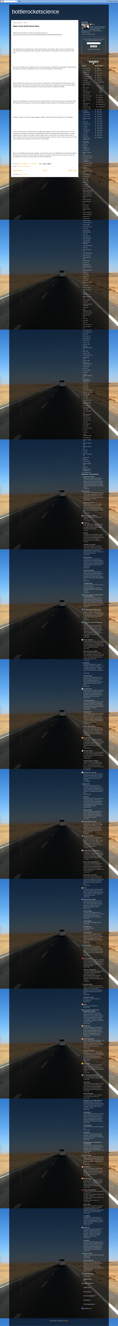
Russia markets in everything (91, 504)
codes (84, 121)
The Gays (85, 411)
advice (85, 72)
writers (85, 461)
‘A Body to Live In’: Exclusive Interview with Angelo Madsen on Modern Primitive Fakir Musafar (93, 839)
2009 (98, 128)
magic (84, 276)
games (85, 188)
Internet (85, 240)
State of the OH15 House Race (26, 26)
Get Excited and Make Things (87, 191)
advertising (86, 70)
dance (84, 136)
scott (93, 24)
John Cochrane (87, 249)
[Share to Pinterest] (50, 164)
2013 (98, 119)
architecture (86, 78)
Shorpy (86, 533)
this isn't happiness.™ (90, 1296)
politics (28, 166)
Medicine (85, 287)
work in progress (87, 454)
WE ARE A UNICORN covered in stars (93, 985)
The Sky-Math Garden (89, 1168)
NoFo (85, 1004)
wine (84, 450)
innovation (85, 238)
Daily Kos (86, 797)
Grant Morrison (87, 201)
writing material (87, 463)
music (84, 300)
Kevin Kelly (87, 1063)
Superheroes (86, 400)
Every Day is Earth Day (89, 901)
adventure (85, 68)
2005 (98, 137)
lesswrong (86, 491)
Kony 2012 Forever (88, 752)
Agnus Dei (86, 784)
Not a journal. (87, 1291)
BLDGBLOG (87, 1167)
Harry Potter (86, 212)
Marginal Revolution (89, 502)
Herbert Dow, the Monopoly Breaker (93, 572)
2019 (98, 77)
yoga (84, 467)
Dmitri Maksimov (88, 1273)
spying (85, 388)
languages (85, 264)
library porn (86, 270)
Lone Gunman (88, 932)
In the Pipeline (88, 958)
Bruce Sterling (87, 100)
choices (85, 114)
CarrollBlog (87, 1216)
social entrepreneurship (87, 374)
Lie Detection (87, 1065)
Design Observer (88, 1283)
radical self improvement (86, 363)
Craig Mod (86, 663)
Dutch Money (86, 156)
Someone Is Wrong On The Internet (87, 380)
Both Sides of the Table (90, 875)
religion (85, 366)
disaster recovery (85, 147)
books (84, 94)
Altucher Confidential (90, 969)
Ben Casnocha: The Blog (91, 651)
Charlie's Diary (88, 676)
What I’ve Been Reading (90, 652)
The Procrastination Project (87, 414)
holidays (85, 220)
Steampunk (86, 390)
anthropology (86, 76)
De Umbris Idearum (86, 142)
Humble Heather (88, 1180)
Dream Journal (87, 152)
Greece (85, 205)
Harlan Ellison (86, 209)
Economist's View (89, 997)
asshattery (86, 82)
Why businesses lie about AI (91, 690)
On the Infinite (87, 326)
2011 (98, 123)
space (84, 384)
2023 (98, 68)
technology (86, 405)
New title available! (88, 1102)
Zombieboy (86, 472)
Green (84, 207)
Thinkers (85, 420)
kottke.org (86, 523)
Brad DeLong (86, 96)
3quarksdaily (87, 1112)
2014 (98, 116)
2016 (98, 112)
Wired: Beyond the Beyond (91, 862)
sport (84, 386)
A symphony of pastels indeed (91, 534)
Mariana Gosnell (87, 282)
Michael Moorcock (85, 293)
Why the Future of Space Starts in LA (93, 876)
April (99, 99)
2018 (98, 80)
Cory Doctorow (88, 689)
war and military (87, 443)
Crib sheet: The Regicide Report (92, 677)
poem (84, 351)
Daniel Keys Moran (89, 1039)
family (84, 178)
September (101, 82)
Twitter (85, 432)
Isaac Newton (86, 245)
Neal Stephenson (86, 310)
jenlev (85, 1156)
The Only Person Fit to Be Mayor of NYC (94, 971)
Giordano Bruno (87, 196)
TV (84, 430)
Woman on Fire (88, 1253)
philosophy (86, 338)
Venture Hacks (88, 810)
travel (84, 426)
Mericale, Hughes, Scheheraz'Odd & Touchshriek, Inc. (93, 595)
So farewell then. (88, 1145)
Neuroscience (86, 315)
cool (84, 128)
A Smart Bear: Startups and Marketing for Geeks (91, 1010)
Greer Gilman (87, 945)
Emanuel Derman (88, 1260)
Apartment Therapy (89, 476)
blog (84, 90)
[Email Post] (40, 163)
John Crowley (87, 1155)
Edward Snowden (85, 168)
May (99, 97)
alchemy (85, 74)
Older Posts (72, 171)
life (84, 272)
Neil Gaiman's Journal (90, 772)
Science (85, 370)
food (84, 184)
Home (45, 171)
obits (84, 320)
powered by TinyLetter (93, 49)
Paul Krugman (88, 1125)
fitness (85, 182)
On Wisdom (86, 330)
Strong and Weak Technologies (91, 1083)
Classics (85, 116)
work (84, 452)
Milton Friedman (87, 296)
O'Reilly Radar (88, 557)
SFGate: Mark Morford (90, 1190)
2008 (98, 130)
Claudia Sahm (87, 118)
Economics (86, 163)
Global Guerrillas (88, 1093)
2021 (98, 73)
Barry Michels (86, 84)
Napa (84, 302)
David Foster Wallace (86, 138)
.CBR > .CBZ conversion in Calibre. (92, 1040)
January (100, 106)
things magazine (88, 639)
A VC (85, 888)
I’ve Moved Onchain (89, 889)
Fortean (85, 186)
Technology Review (89, 1304)
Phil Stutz (85, 336)
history (85, 218)
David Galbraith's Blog (90, 821)
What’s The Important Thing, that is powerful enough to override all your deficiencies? (93, 1014)
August (100, 86)
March (100, 102)
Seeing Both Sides (89, 1050)
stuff (84, 396)
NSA (84, 318)
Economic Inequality (85, 160)
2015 (98, 114)
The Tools (85, 418)
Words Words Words (89, 726)
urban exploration (86, 434)
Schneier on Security (90, 544)
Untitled (86, 762)
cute (84, 134)
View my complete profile (88, 34)
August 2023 (87, 922)
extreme (85, 176)
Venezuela (86, 437)
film (84, 180)
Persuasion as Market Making (91, 492)
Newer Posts (17, 171)
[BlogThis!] (45, 164)
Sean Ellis (86, 1240)
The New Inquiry (88, 750)
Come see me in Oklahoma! (91, 1006)
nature (84, 307)
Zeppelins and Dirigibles (87, 469)
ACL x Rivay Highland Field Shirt (92, 702)
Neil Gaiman (86, 313)
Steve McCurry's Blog (90, 899)
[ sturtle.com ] (87, 1308)
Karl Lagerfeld (86, 257)
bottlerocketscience (35, 12)
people (85, 334)
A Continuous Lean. (89, 700)
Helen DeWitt (86, 214)
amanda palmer (88, 984)
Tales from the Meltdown (87, 402)
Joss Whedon (86, 253)
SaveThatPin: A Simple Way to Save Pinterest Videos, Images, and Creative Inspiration (93, 824)
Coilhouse (86, 1227)
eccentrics (86, 158)
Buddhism (85, 107)
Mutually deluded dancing (90, 641)
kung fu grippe (88, 911)
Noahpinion (87, 1026)
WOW (84, 459)
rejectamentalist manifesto (91, 761)
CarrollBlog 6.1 (87, 1217)
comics (85, 126)
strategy (85, 394)
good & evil (86, 199)
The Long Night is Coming (90, 1095)
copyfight (85, 130)
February (100, 104)
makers (85, 278)
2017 (98, 109)
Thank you (86, 774)
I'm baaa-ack (86, 226)
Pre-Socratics (86, 355)
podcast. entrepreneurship (87, 346)
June (99, 95)
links (84, 274)
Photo (84, 340)
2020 (98, 75)
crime (84, 132)
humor (84, 224)
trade (84, 422)
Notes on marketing (89, 811)
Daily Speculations (89, 570)
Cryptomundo (87, 712)
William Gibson (87, 446)
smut (84, 372)
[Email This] (43, 164)
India (84, 234)
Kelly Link (85, 260)
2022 (98, 70)
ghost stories (86, 194)
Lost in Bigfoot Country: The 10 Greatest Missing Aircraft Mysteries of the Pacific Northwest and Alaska (93, 715)
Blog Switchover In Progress (91, 959)
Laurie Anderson (87, 266)
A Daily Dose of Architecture (92, 850)
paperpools (87, 737)
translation (86, 424)
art (83, 80)
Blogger (66, 1320)
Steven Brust (86, 392)
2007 (98, 132)
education (85, 165)
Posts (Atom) (23, 174)
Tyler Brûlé (87, 1132)
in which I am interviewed (86, 231)
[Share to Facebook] (49, 164)
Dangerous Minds (89, 836)
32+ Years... (87, 998)
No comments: (33, 163)
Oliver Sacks (86, 324)
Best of (85, 88)
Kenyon (85, 262)
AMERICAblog (88, 1279)
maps (84, 280)
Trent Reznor (86, 428)
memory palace (87, 289)
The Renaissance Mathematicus (92, 609)
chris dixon (87, 1082)
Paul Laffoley (86, 332)
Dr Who (85, 150)
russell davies (87, 921)
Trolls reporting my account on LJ (92, 785)
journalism (85, 255)
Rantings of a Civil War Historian (93, 1100)
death (84, 145)
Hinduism (85, 216)
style (84, 398)
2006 (98, 135)
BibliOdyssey (87, 1178)
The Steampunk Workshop (91, 1075)
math (84, 285)
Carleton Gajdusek (85, 111)
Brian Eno (85, 98)
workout (85, 457)
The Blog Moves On (89, 1126)
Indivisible (19, 166)
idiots (84, 228)
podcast (85, 344)
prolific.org (87, 1287)
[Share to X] (47, 164)
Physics (85, 342)
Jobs (84, 247)
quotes (85, 360)
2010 (98, 126)
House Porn (86, 222)
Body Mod (85, 92)
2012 (98, 121)
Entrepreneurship (87, 171)
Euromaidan (86, 174)
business (85, 109)
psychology (86, 357)
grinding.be (87, 1300)
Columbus (85, 123)
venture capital (87, 439)
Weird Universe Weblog (90, 515)
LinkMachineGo (88, 583)
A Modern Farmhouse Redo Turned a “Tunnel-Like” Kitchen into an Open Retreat (93, 480)
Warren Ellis (87, 1204)
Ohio (24, 166)
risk (84, 368)
